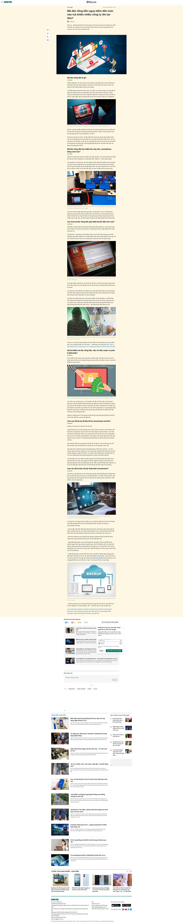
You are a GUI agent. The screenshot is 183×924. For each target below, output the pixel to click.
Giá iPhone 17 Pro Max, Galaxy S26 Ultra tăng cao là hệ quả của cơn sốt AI (89, 810)
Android (126, 905)
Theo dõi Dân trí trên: (116, 909)
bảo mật (84, 401)
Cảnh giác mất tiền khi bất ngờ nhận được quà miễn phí (83, 613)
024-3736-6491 (60, 912)
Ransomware (72, 688)
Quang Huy (71, 21)
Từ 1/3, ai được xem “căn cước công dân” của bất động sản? (89, 765)
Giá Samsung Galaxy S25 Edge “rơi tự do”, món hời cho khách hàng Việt (100, 889)
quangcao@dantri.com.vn (101, 907)
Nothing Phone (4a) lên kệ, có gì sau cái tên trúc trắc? (118, 743)
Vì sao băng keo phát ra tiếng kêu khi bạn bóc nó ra (87, 855)
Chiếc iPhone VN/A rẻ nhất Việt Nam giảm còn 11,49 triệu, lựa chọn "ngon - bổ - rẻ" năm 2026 (122, 889)
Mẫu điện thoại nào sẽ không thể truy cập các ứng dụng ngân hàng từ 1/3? (87, 719)
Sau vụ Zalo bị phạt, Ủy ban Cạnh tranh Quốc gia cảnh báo (88, 780)
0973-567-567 (73, 912)
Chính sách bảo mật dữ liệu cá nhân (100, 908)
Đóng (101, 650)
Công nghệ (70, 7)
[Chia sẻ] (48, 33)
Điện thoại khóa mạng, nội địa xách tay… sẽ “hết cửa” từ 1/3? (88, 750)
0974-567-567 (62, 917)
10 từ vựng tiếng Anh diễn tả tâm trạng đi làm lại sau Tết (88, 841)
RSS (93, 902)
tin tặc (95, 688)
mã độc (89, 688)
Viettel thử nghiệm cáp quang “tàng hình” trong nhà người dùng (118, 752)
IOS (116, 905)
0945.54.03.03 (104, 905)
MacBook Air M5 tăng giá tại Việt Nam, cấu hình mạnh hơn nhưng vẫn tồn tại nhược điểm (60, 889)
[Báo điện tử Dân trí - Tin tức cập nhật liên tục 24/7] (8, 2)
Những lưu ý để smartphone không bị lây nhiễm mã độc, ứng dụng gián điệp (89, 611)
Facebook (123, 909)
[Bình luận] (48, 29)
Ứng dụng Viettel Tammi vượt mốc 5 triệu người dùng (118, 720)
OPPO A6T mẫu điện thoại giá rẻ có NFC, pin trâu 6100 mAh (81, 888)
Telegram (131, 909)
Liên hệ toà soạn (96, 903)
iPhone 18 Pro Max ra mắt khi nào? (118, 735)
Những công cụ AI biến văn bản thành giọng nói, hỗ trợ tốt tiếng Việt (95, 639)
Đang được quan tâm (58, 715)
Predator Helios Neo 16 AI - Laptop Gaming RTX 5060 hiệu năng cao (88, 826)
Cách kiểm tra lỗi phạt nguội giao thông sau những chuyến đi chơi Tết (87, 795)
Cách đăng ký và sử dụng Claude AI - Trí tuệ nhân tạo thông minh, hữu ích (96, 658)
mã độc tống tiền (81, 688)
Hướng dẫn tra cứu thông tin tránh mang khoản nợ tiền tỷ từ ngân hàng (96, 649)
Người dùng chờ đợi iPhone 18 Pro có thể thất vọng (118, 728)
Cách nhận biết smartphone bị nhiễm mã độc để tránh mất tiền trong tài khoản (89, 609)
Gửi (114, 679)
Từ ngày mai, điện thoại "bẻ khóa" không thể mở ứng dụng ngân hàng (88, 734)
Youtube (126, 909)
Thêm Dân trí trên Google (111, 622)
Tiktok (128, 909)
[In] (48, 40)
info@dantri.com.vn (58, 919)
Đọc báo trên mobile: (117, 902)
